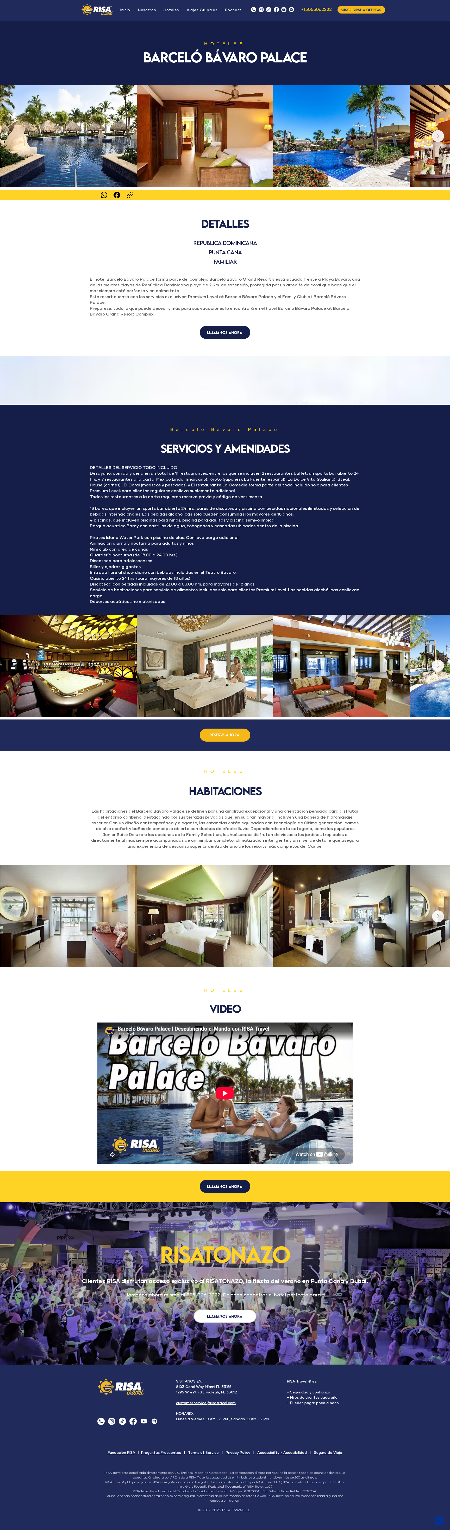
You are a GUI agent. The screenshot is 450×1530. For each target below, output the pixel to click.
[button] (233, 10)
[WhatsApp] (104, 195)
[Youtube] (143, 1421)
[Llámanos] (253, 9)
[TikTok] (268, 9)
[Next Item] (438, 136)
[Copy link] (130, 195)
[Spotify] (154, 1421)
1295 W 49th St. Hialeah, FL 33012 (206, 1392)
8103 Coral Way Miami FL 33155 (204, 1387)
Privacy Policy (238, 1453)
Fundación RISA (121, 1453)
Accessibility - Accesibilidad (282, 1453)
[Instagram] (261, 9)
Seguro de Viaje (328, 1453)
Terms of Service (203, 1453)
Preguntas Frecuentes (161, 1453)
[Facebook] (276, 9)
